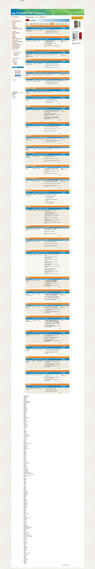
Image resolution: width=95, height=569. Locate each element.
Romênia (25, 529)
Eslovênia (25, 446)
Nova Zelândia (26, 513)
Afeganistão (26, 396)
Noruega (25, 512)
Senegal (25, 537)
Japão (25, 482)
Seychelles (25, 539)
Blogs (14, 34)
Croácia (25, 437)
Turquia (25, 555)
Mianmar (25, 502)
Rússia (25, 530)
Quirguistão (26, 525)
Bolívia (25, 416)
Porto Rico (25, 521)
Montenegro (26, 507)
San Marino (26, 533)
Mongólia (25, 506)
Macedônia (25, 493)
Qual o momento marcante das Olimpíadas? (17, 72)
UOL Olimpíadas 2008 (22, 13)
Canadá (25, 426)
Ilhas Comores (26, 469)
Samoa (25, 531)
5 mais (14, 35)
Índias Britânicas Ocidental (28, 475)
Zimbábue (25, 563)
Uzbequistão (26, 559)
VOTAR (18, 75)
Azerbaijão (25, 408)
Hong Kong (26, 466)
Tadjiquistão (26, 547)
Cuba (25, 438)
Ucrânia (25, 556)
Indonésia (25, 476)
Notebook (74, 43)
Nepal (25, 509)
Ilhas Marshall (26, 471)
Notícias (64, 55)
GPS (13, 95)
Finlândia (25, 452)
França (25, 453)
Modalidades (42, 17)
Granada (25, 457)
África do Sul (26, 397)
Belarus (25, 412)
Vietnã (25, 561)
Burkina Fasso (26, 421)
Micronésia (25, 503)
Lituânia (25, 491)
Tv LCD (78, 43)
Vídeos (14, 25)
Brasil (25, 419)
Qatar (25, 523)
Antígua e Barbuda (27, 401)
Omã (24, 514)
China (25, 429)
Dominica (25, 441)
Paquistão (25, 518)
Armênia (25, 405)
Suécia (25, 544)
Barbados (25, 411)
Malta (25, 498)
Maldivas (25, 496)
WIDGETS (15, 62)
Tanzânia (25, 549)
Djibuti (25, 440)
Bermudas (25, 415)
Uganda (25, 557)
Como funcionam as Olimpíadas (17, 54)
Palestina (25, 516)
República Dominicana (27, 527)
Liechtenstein (26, 490)
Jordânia (25, 483)
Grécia (25, 458)
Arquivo (14, 31)
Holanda (25, 464)
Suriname (25, 546)
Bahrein (25, 410)
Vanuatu (25, 560)
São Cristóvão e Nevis (27, 534)
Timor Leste (26, 550)
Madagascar (26, 494)
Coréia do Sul (26, 435)
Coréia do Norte (26, 434)
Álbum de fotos (65, 54)
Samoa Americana (27, 532)
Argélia (25, 403)
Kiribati (25, 484)
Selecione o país (26, 395)
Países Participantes (17, 44)
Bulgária (25, 420)
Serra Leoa (26, 538)
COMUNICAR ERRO (66, 565)
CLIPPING (16, 61)
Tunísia (25, 553)
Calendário (15, 27)
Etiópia (25, 450)
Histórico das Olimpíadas (18, 41)
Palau (25, 515)
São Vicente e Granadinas (28, 536)
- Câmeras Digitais (14, 93)
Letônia (25, 487)
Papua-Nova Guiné (27, 517)
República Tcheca (27, 528)
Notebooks (14, 94)
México (25, 501)
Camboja (25, 425)
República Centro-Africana (28, 526)
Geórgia (25, 456)
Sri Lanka (25, 542)
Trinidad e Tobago (27, 552)
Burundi (25, 422)
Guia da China (15, 40)
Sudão (25, 543)
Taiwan (25, 548)
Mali (24, 497)
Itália (24, 481)
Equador (25, 444)
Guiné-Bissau (26, 462)
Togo (24, 551)
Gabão (25, 454)
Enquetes (15, 37)
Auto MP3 (13, 96)
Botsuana (25, 418)
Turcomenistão (26, 554)
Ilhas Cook (25, 470)
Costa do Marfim (26, 436)
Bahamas (25, 409)
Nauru (25, 508)
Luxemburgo (26, 492)
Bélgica (25, 413)
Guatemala (25, 459)
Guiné (25, 461)
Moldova (25, 504)
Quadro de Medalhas (17, 21)
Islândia (25, 479)
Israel (25, 480)
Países (36, 17)
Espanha (25, 447)
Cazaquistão (26, 427)
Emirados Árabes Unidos (28, 443)
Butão (25, 423)
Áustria (25, 407)
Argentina (25, 404)
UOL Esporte (16, 55)
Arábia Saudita (26, 402)
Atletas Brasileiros (16, 32)
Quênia (25, 524)
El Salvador (26, 442)
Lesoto (25, 486)
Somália (25, 541)
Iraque (25, 477)
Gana (25, 455)
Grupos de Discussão (17, 38)
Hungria (25, 467)
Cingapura (25, 431)
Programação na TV (16, 46)
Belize (25, 414)
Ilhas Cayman (26, 468)
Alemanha (25, 398)
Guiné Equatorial (26, 463)
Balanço (17, 69)
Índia (24, 474)
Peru (24, 520)
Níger (25, 511)
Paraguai (25, 519)
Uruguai (25, 558)
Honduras (25, 465)
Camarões (25, 424)
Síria (24, 540)
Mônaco (25, 505)
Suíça (25, 545)
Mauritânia (25, 500)
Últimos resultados (30, 17)
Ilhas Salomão (26, 472)
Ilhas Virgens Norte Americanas (29, 473)
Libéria (25, 489)
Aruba (25, 406)
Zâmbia (25, 562)
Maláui (25, 495)
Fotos (14, 24)
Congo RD (25, 433)
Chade (25, 428)
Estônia (25, 449)
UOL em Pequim (16, 47)
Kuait (24, 485)
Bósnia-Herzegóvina (27, 417)
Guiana (25, 460)
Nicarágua (25, 510)
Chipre (25, 430)
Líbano (25, 488)
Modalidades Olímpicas (17, 28)
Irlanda (25, 478)
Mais (59, 34)
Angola (25, 400)
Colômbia (25, 432)
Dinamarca (25, 439)
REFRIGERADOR (75, 31)
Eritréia (25, 445)
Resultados (15, 19)
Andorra (25, 399)
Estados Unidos (26, 448)
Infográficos (15, 43)
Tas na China (15, 49)
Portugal (25, 522)
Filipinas (25, 451)
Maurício (25, 499)
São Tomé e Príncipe (27, 535)
